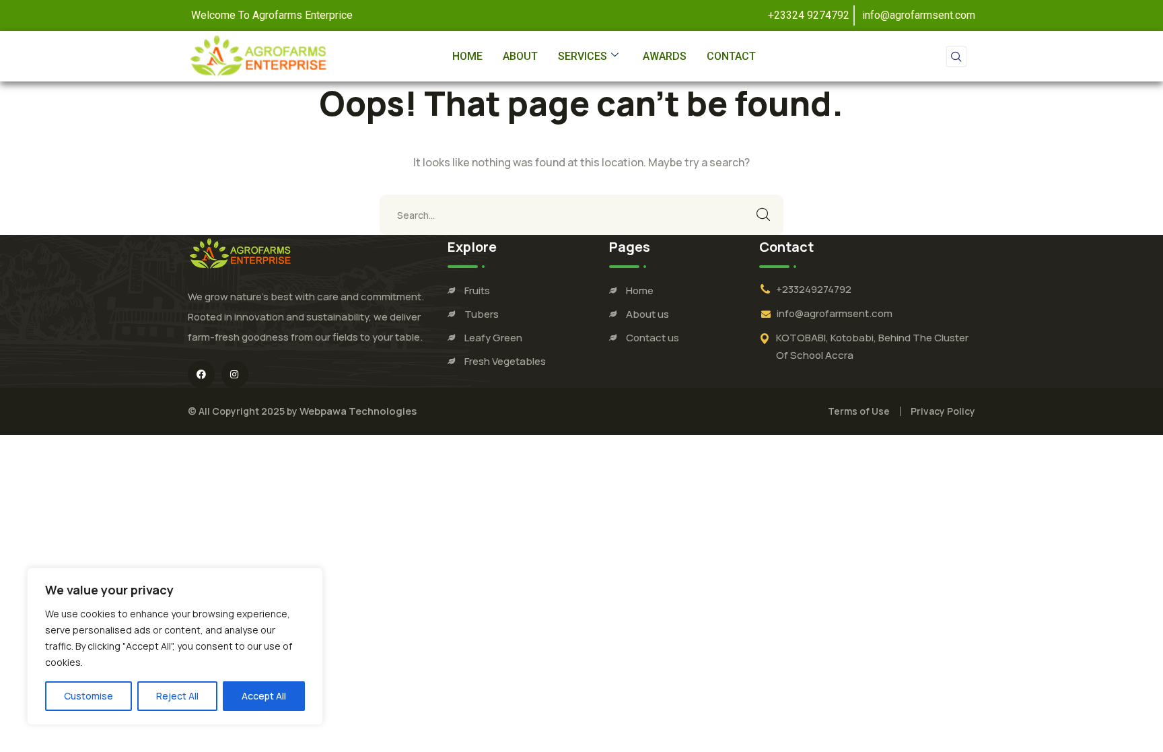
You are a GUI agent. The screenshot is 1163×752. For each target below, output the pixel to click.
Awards (664, 56)
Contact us (652, 338)
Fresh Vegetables (505, 361)
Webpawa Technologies (358, 411)
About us (647, 314)
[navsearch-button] (956, 56)
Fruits (477, 290)
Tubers (481, 314)
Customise (88, 695)
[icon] (201, 374)
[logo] (240, 253)
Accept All (264, 695)
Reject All (177, 695)
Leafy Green (493, 338)
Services (582, 56)
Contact (731, 56)
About (520, 56)
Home (467, 56)
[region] (175, 646)
